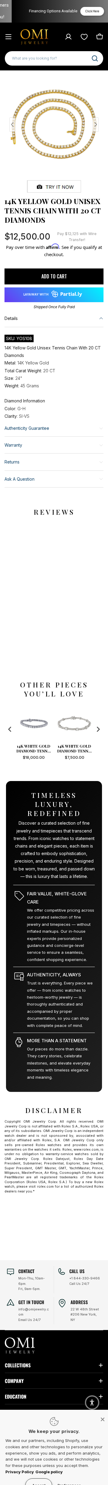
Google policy (49, 1471)
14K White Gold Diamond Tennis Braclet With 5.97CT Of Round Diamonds (51, 748)
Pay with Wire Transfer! (77, 236)
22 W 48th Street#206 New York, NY (84, 1314)
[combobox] (54, 58)
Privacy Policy (19, 1471)
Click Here (84, 11)
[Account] (68, 36)
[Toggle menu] (8, 36)
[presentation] (10, 729)
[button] (92, 1402)
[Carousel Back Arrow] (12, 124)
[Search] (94, 58)
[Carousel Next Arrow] (95, 124)
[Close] (103, 1419)
